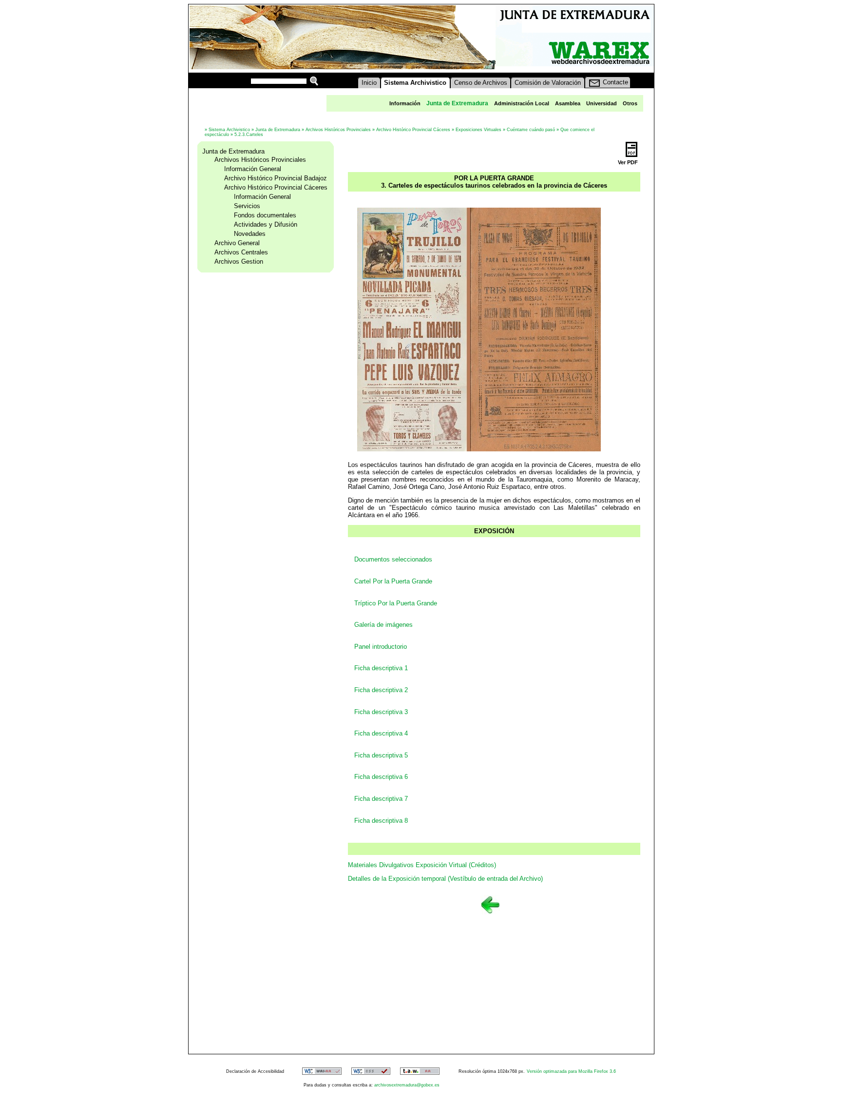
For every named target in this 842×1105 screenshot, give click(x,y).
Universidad (601, 103)
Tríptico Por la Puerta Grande (395, 603)
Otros (630, 103)
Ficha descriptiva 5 (381, 755)
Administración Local (521, 103)
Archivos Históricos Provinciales (338, 129)
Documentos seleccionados (393, 559)
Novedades (250, 233)
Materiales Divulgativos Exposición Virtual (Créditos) (422, 865)
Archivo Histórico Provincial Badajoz (275, 178)
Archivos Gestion (238, 261)
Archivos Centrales (241, 252)
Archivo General (237, 243)
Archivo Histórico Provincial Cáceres (413, 129)
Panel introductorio (380, 646)
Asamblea (567, 103)
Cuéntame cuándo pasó (531, 129)
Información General (252, 169)
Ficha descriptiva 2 (381, 690)
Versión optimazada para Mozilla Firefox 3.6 (571, 1071)
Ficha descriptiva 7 (382, 798)
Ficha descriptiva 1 (381, 668)
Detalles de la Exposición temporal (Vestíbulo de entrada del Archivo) (445, 878)
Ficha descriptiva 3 (381, 712)
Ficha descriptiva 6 (381, 776)
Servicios (247, 206)
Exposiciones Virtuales (478, 129)
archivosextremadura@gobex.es (407, 1085)
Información (405, 103)
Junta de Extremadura (277, 129)
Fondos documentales (265, 215)
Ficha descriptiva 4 (381, 733)
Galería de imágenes (383, 624)
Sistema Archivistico (229, 129)
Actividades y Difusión (265, 224)
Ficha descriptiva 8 (381, 820)
